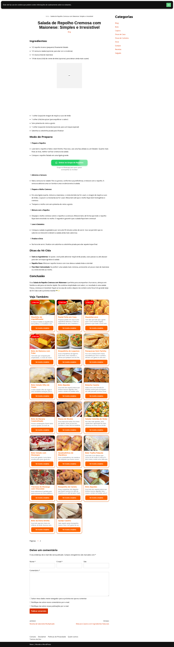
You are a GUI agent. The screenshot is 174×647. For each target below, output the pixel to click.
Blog (69, 32)
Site (85, 561)
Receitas (118, 49)
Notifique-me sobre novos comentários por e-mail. (50, 602)
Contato (33, 637)
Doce (117, 42)
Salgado (118, 53)
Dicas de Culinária (121, 38)
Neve (32, 644)
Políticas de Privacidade (57, 637)
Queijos (118, 46)
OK (169, 5)
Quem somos (73, 637)
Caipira (117, 31)
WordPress (47, 644)
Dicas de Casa (120, 34)
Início (47, 16)
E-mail (60, 561)
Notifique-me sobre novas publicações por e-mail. (50, 606)
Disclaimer (42, 637)
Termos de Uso (35, 639)
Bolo (117, 27)
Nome (33, 561)
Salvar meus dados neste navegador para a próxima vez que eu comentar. (59, 598)
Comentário (35, 570)
